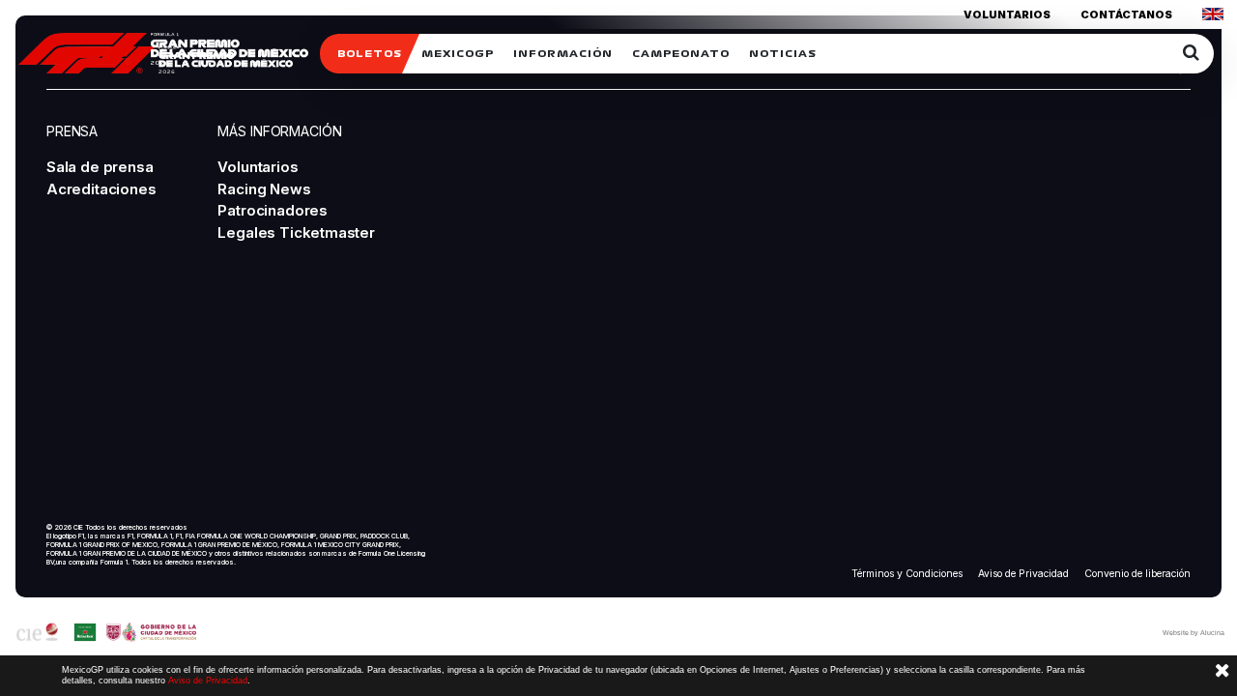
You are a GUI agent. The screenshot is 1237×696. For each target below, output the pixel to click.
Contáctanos (1126, 14)
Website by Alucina (1193, 632)
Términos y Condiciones (907, 573)
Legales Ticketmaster (295, 232)
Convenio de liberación (1137, 573)
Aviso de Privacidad (1023, 573)
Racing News (263, 189)
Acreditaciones (101, 189)
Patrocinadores (272, 210)
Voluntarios (1007, 14)
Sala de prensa (99, 167)
